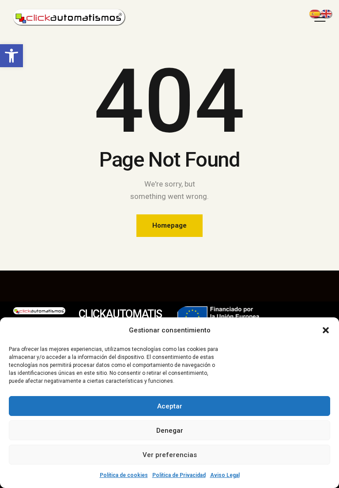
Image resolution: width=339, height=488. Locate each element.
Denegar (169, 431)
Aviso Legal (225, 475)
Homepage (169, 225)
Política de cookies (124, 475)
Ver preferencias (170, 455)
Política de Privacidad (179, 475)
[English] (326, 12)
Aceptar (169, 406)
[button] (11, 55)
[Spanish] (315, 12)
